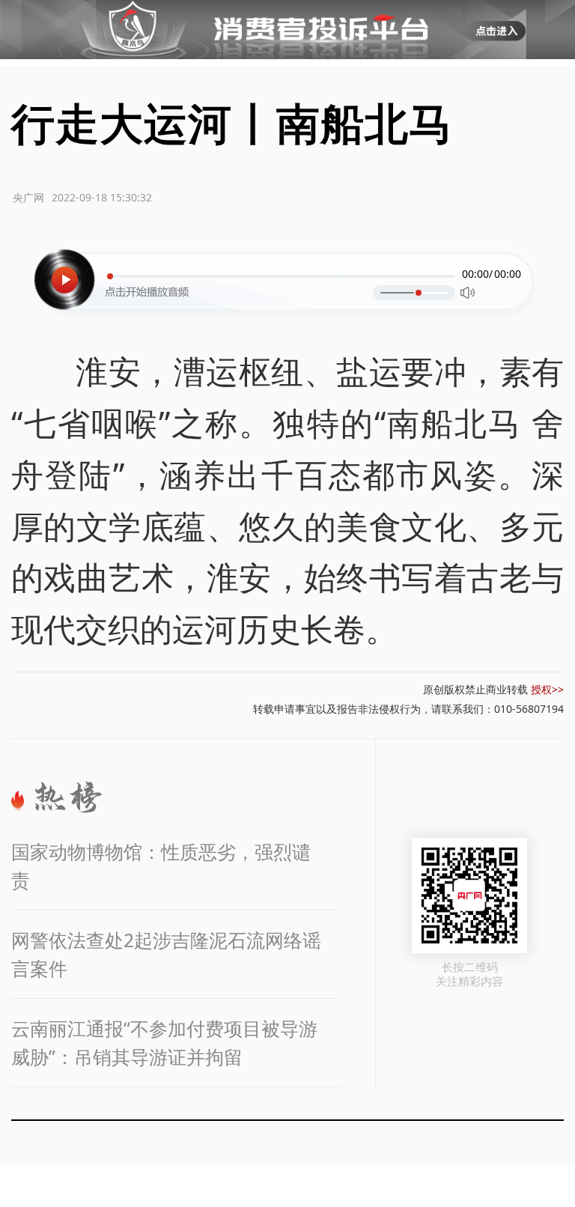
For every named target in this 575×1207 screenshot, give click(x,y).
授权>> (547, 689)
